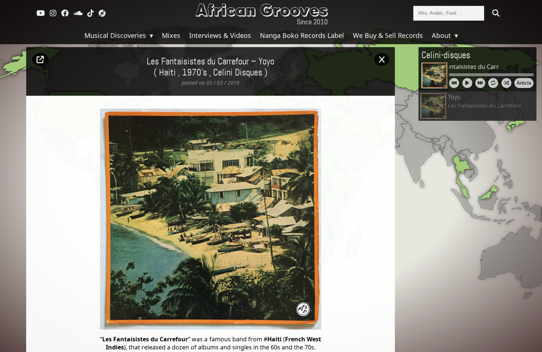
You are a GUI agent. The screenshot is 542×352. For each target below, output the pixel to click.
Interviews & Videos (220, 35)
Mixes (171, 35)
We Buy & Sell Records (388, 35)
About (442, 35)
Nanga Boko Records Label (302, 35)
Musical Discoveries (116, 35)
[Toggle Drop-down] (150, 35)
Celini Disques (237, 72)
